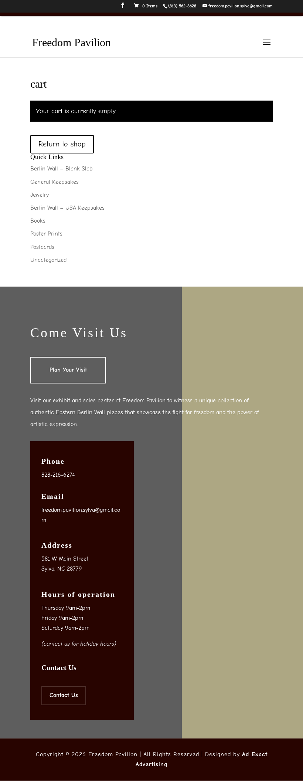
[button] (122, 8)
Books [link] (37, 220)
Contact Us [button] (64, 695)
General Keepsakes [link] (54, 182)
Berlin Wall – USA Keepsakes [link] (67, 207)
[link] (182, 6)
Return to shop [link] (62, 144)
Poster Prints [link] (46, 233)
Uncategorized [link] (48, 260)
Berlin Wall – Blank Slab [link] (61, 168)
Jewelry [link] (39, 195)
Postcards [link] (42, 247)
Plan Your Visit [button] (68, 369)
